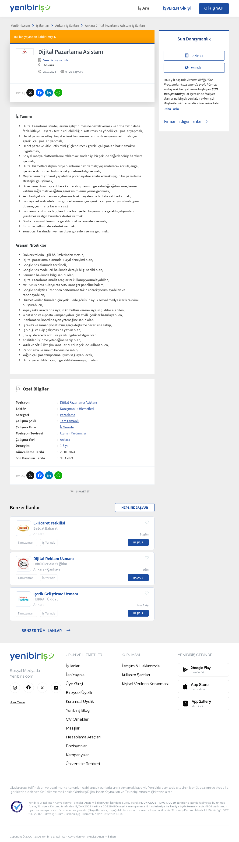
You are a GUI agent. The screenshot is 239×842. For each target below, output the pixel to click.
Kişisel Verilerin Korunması (145, 683)
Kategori (22, 414)
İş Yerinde (67, 427)
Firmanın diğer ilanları (183, 121)
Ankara (65, 439)
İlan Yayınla (75, 674)
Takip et (197, 56)
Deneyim (23, 445)
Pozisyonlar (76, 745)
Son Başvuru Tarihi (30, 458)
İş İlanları (73, 666)
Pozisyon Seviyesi (29, 433)
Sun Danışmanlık (55, 60)
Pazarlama (67, 414)
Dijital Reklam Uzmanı (53, 558)
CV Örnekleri (77, 719)
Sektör (21, 408)
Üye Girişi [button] (74, 683)
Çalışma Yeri (25, 439)
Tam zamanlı (69, 421)
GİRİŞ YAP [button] (214, 8)
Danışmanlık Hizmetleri (77, 408)
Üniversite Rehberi (83, 763)
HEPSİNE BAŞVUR (134, 507)
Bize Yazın (17, 702)
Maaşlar (73, 728)
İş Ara (143, 8)
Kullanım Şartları (136, 674)
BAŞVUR (138, 542)
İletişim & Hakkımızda (141, 666)
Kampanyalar (77, 754)
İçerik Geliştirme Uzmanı (55, 593)
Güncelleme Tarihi (30, 452)
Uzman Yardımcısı (73, 433)
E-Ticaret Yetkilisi (49, 523)
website (197, 68)
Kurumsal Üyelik (80, 701)
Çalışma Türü (26, 427)
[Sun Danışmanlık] (25, 51)
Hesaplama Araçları (83, 737)
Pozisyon (23, 402)
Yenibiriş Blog (78, 710)
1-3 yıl (64, 445)
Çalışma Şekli (26, 421)
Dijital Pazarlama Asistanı (78, 402)
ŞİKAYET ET (83, 491)
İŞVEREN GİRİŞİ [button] (177, 8)
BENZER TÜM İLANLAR (41, 630)
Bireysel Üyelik (79, 692)
